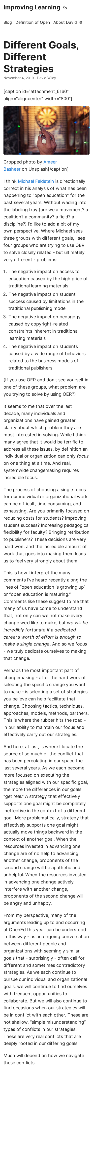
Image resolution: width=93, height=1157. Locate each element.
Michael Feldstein (36, 181)
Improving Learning (31, 7)
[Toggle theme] (65, 7)
